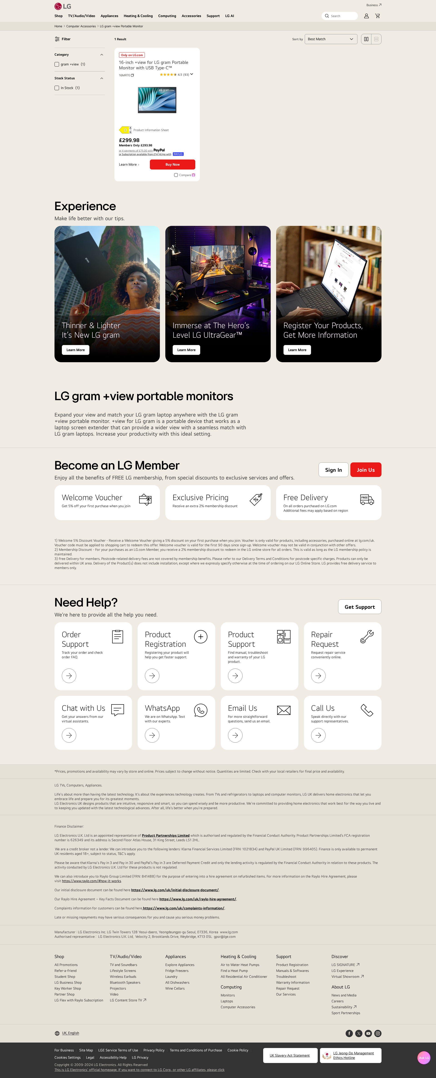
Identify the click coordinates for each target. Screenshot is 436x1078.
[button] (340, 16)
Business (372, 5)
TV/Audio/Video (81, 16)
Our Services (286, 994)
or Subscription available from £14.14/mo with (145, 154)
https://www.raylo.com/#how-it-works (91, 881)
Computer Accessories (81, 26)
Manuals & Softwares (292, 970)
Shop (58, 16)
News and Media (344, 995)
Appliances (109, 16)
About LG (341, 986)
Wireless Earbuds (123, 976)
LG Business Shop (68, 982)
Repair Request (288, 988)
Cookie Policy (238, 1050)
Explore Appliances (179, 965)
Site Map (86, 1050)
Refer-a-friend (65, 970)
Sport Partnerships (346, 1013)
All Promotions (66, 965)
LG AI (229, 16)
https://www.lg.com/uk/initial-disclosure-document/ (175, 890)
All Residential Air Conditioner (244, 976)
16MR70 (126, 75)
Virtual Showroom (345, 976)
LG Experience (343, 970)
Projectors (118, 988)
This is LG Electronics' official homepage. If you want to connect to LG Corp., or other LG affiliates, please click (139, 1070)
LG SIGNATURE (343, 965)
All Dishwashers (177, 982)
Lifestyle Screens (123, 970)
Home (58, 26)
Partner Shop (64, 994)
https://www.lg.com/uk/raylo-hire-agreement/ (197, 899)
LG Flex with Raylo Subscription (78, 1000)
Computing (167, 16)
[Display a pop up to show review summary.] (192, 75)
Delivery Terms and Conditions (265, 558)
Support (213, 16)
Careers (338, 1001)
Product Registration (292, 965)
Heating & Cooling (138, 16)
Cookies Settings (67, 1057)
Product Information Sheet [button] (151, 130)
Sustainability (342, 1007)
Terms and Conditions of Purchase (196, 1050)
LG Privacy (140, 1057)
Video (114, 994)
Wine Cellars (175, 988)
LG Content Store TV (126, 1000)
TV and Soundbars (123, 965)
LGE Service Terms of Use (118, 1050)
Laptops (227, 1001)
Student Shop (64, 976)
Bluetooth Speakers (125, 982)
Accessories (191, 16)
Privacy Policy (154, 1050)
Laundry (171, 976)
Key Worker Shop (67, 988)
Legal (90, 1057)
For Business (64, 1050)
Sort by (297, 39)
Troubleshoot (286, 976)
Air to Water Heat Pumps (240, 965)
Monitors (228, 995)
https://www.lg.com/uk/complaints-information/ (183, 908)
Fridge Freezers (176, 970)
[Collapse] (79, 54)
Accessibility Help (113, 1057)
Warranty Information (293, 982)
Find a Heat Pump (234, 970)
